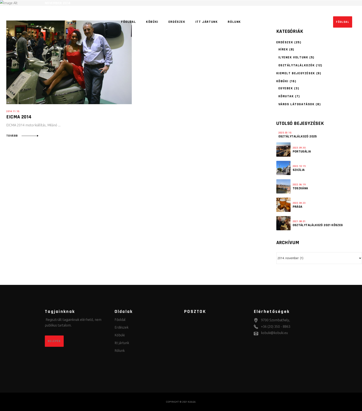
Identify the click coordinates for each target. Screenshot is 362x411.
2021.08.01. (299, 221)
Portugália (302, 151)
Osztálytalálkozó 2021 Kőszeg (318, 225)
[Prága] (283, 205)
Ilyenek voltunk (293, 57)
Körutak (286, 96)
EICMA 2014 (19, 117)
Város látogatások (296, 104)
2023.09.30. (299, 148)
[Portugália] (283, 149)
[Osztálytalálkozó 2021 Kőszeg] (283, 223)
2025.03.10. (285, 132)
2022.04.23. (299, 203)
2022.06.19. (299, 184)
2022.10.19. (299, 166)
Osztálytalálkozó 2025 (297, 136)
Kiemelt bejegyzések (295, 73)
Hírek (283, 49)
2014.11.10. (13, 111)
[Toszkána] (283, 186)
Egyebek (285, 88)
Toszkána (300, 188)
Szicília (299, 170)
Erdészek (284, 42)
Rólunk (120, 350)
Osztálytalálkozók (296, 65)
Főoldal (120, 319)
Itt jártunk (122, 343)
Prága (298, 207)
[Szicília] (283, 168)
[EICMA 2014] (69, 62)
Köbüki (282, 81)
